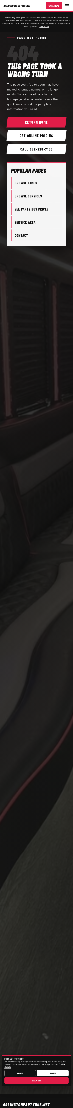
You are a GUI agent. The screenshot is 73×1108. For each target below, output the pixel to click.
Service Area (25, 222)
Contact (21, 235)
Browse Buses (26, 183)
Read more (44, 26)
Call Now (54, 5)
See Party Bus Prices (32, 209)
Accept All (36, 1080)
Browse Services (28, 196)
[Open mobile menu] (66, 6)
